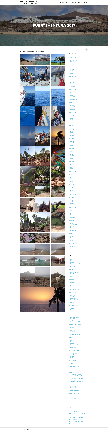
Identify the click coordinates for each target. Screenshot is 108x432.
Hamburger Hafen (73, 392)
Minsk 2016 (72, 332)
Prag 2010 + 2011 (73, 301)
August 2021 (72, 107)
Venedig (72, 423)
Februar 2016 (72, 145)
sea (82, 421)
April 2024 (72, 92)
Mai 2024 (72, 91)
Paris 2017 (72, 342)
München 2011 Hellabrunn (75, 333)
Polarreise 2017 (73, 298)
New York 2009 (73, 291)
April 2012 (72, 190)
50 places (71, 407)
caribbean (82, 409)
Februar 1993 (72, 246)
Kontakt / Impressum (82, 2)
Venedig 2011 (72, 308)
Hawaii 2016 (72, 274)
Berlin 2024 (72, 319)
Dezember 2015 (73, 148)
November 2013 (73, 171)
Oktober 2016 (72, 137)
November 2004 (73, 239)
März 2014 (72, 167)
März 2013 (72, 179)
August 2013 (72, 174)
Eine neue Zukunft (74, 389)
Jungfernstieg (73, 386)
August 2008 (72, 226)
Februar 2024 (72, 95)
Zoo (82, 423)
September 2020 (73, 109)
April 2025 (72, 82)
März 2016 (72, 144)
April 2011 (72, 204)
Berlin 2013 (72, 262)
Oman (81, 419)
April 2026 (72, 72)
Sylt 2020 (72, 357)
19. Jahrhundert (74, 383)
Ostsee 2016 (72, 337)
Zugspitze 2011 (73, 365)
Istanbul (70, 416)
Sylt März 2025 (73, 360)
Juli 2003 (72, 242)
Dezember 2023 (73, 98)
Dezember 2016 (73, 135)
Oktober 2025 (73, 76)
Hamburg (67, 2)
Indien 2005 (72, 276)
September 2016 (73, 138)
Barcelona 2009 (73, 261)
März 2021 (72, 108)
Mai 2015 (72, 156)
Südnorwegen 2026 (74, 305)
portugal (70, 421)
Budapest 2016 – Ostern (75, 320)
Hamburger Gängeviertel (75, 393)
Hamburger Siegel (73, 388)
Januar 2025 (72, 86)
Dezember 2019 (73, 111)
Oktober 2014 (73, 163)
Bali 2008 (72, 259)
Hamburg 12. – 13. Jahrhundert (77, 377)
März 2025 (72, 83)
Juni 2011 (72, 202)
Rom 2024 (72, 343)
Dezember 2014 (73, 161)
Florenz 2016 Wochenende (75, 324)
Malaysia (73, 417)
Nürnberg (72, 56)
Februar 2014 (72, 168)
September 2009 (73, 217)
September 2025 (73, 78)
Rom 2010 (72, 302)
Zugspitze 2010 (73, 363)
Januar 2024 (72, 96)
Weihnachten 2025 (74, 311)
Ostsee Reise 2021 (73, 297)
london (70, 417)
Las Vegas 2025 (73, 284)
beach (79, 407)
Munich (79, 417)
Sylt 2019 (72, 356)
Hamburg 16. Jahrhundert (76, 380)
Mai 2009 (72, 220)
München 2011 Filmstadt (75, 334)
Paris (85, 419)
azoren (77, 407)
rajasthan (76, 421)
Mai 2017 (72, 130)
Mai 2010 (72, 212)
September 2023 (73, 99)
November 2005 (73, 235)
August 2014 (72, 164)
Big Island (82, 407)
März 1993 (72, 245)
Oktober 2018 (73, 120)
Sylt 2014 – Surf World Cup (75, 350)
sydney (85, 421)
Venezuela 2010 (73, 310)
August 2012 (72, 186)
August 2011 (72, 199)
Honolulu (80, 413)
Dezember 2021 (73, 105)
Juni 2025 (72, 79)
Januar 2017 (72, 134)
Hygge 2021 (72, 275)
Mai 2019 (72, 117)
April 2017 (72, 131)
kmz (81, 415)
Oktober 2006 (73, 230)
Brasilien (77, 409)
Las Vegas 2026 (73, 285)
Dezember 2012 (73, 181)
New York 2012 (73, 292)
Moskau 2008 (73, 288)
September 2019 (73, 115)
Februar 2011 (72, 206)
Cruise (71, 411)
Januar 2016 (72, 147)
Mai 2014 (72, 166)
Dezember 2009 (73, 216)
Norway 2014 (72, 295)
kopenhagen (85, 416)
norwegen (77, 420)
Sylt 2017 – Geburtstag (74, 355)
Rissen (72, 399)
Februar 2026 (72, 73)
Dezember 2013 (73, 170)
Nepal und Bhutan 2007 (75, 289)
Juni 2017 (72, 128)
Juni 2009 (72, 219)
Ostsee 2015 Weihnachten (75, 336)
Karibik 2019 (72, 282)
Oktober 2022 (73, 101)
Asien (75, 407)
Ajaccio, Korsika (73, 57)
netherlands (83, 417)
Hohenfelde (73, 397)
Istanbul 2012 (72, 278)
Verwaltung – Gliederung (75, 395)
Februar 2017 (72, 132)
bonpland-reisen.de (28, 2)
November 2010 (73, 207)
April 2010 (72, 213)
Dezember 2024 (73, 88)
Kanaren (77, 415)
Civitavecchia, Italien (74, 59)
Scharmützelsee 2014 (74, 345)
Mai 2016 (72, 141)
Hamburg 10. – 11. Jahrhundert (77, 376)
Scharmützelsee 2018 (74, 347)
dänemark (77, 411)
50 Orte (73, 2)
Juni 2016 (72, 140)
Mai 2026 (72, 71)
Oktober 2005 (73, 236)
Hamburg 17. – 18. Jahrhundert (77, 381)
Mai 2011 (72, 203)
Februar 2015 (72, 158)
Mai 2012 (72, 189)
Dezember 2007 (73, 228)
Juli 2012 (72, 187)
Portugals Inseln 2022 (74, 299)
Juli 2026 (72, 69)
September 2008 (73, 225)
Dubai (74, 411)
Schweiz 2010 (73, 304)
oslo (83, 419)
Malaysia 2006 (73, 287)
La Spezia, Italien (73, 60)
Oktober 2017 (72, 125)
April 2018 (72, 122)
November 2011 (73, 194)
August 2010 (72, 210)
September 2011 (73, 197)
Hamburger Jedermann (74, 390)
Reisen (61, 2)
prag (73, 421)
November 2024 (73, 89)
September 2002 (73, 243)
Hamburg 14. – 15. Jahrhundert (77, 378)
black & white (71, 409)
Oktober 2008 (73, 223)
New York (71, 420)
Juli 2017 (72, 127)
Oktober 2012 (72, 183)
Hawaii (77, 414)
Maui (76, 417)
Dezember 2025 (73, 75)
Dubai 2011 (72, 271)
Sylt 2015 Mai (72, 352)
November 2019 (73, 112)
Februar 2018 (72, 124)
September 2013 (73, 173)
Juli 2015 (72, 153)
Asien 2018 (72, 258)
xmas (81, 423)
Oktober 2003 (73, 240)
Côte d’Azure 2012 (73, 266)
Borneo (74, 409)
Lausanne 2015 (73, 326)
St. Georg (73, 401)
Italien (74, 416)
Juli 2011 (71, 200)
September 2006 (73, 232)
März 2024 (72, 94)
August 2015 (72, 151)
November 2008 (73, 222)
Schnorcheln (80, 421)
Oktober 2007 (73, 229)
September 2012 (73, 184)
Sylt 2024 (72, 359)
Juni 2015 (72, 154)
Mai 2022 (72, 102)
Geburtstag (83, 411)
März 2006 (72, 233)
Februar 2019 (72, 118)
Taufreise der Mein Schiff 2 (75, 307)
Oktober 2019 (72, 114)
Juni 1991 (72, 248)
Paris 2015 (72, 340)
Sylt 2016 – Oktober (74, 353)
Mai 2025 (72, 81)
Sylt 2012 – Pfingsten (74, 349)
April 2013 (72, 177)
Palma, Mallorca (73, 62)
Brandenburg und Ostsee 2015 (76, 317)
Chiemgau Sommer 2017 (75, 321)
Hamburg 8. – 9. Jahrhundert (76, 374)
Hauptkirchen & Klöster (74, 385)
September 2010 (73, 209)
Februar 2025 (72, 85)
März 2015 (72, 157)
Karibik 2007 (72, 281)
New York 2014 (73, 294)
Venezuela (77, 423)
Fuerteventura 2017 (74, 272)
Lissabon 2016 (73, 327)
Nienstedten (73, 398)
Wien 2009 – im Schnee (75, 362)
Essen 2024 (72, 323)
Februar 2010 (72, 215)
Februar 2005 (72, 238)
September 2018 (73, 121)
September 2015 (73, 150)
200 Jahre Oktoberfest (74, 366)
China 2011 (72, 265)
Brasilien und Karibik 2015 (75, 263)
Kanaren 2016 (72, 279)
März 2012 (72, 192)
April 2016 (72, 143)
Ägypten (85, 423)
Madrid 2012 (72, 330)
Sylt (70, 423)
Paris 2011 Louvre (73, 339)
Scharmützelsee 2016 (74, 346)
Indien (83, 414)
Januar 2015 (72, 160)
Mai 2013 (72, 176)
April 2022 (72, 104)
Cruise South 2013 (73, 269)
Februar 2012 (72, 193)
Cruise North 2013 (73, 268)
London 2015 (72, 329)
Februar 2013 (72, 180)
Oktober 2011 (72, 196)
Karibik (80, 415)
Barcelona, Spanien (74, 63)
